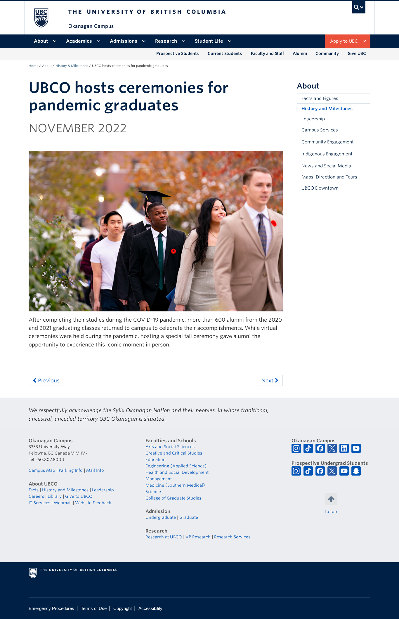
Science (153, 491)
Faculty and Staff (267, 53)
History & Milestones (71, 66)
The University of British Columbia (41, 17)
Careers (36, 496)
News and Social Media (326, 166)
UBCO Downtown (320, 188)
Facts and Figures (319, 98)
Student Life (209, 41)
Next (268, 380)
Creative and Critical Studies (173, 453)
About (41, 41)
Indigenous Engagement (327, 154)
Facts (34, 490)
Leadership (313, 119)
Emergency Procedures (51, 608)
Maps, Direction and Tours (329, 177)
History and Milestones (327, 108)
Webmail (63, 502)
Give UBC (357, 53)
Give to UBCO (79, 496)
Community (327, 53)
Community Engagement (327, 142)
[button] (364, 130)
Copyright (122, 608)
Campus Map (42, 470)
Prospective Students (177, 53)
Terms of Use (94, 608)
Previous (48, 380)
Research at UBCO (163, 537)
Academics (79, 41)
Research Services (232, 537)
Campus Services (319, 130)
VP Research (198, 537)
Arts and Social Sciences (170, 446)
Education (155, 459)
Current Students (225, 53)
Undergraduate (160, 517)
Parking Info (71, 470)
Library (55, 496)
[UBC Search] (358, 7)
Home (33, 66)
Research (166, 41)
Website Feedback (93, 502)
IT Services (39, 502)
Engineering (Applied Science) (176, 466)
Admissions (123, 41)
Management (158, 478)
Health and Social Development (177, 472)
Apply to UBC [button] (344, 41)
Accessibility (150, 608)
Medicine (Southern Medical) (175, 485)
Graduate (188, 517)
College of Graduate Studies (173, 498)
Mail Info (95, 470)
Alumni (300, 53)
